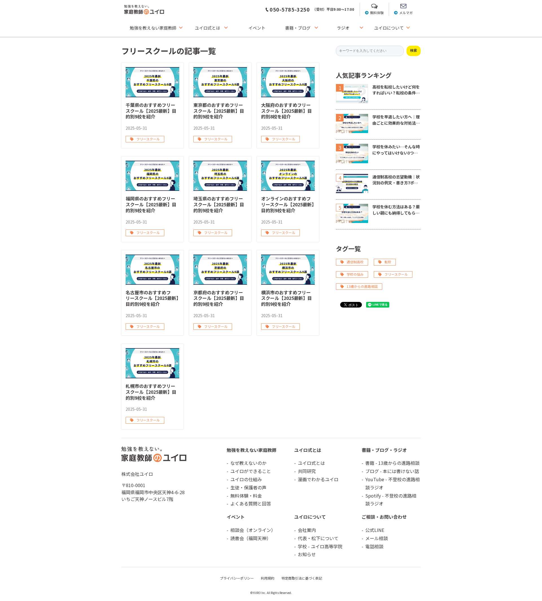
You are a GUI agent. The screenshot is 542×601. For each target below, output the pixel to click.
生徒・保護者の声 (248, 487)
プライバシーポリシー (237, 578)
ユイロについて (389, 28)
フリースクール (396, 274)
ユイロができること (250, 471)
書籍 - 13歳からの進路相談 (392, 462)
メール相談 (376, 538)
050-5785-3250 (290, 9)
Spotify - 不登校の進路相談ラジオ (390, 499)
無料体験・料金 (246, 495)
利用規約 (267, 578)
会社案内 (307, 530)
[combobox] (370, 51)
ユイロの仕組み (246, 479)
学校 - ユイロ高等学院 (320, 546)
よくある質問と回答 (250, 503)
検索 (413, 50)
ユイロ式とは (207, 28)
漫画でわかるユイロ (318, 479)
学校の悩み (355, 274)
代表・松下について (318, 538)
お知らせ (307, 554)
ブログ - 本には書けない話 (392, 471)
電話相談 (374, 546)
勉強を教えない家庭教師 (153, 28)
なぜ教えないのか (248, 462)
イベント (256, 28)
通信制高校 (355, 261)
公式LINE (374, 530)
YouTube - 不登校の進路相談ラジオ (392, 483)
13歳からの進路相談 (362, 286)
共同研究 (307, 471)
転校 (387, 261)
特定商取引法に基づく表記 (301, 578)
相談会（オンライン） (253, 530)
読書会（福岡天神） (250, 538)
